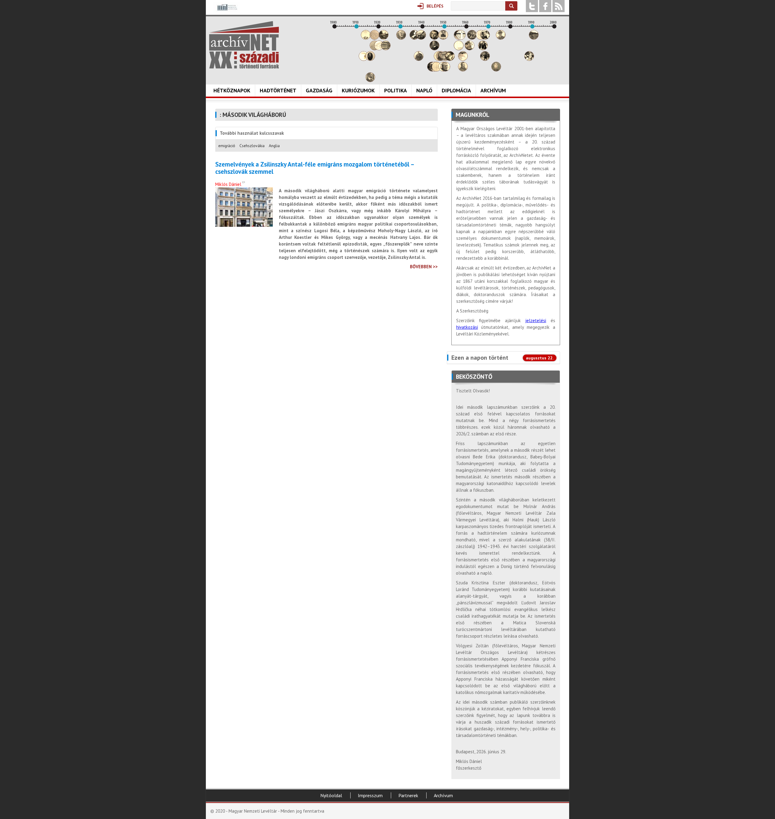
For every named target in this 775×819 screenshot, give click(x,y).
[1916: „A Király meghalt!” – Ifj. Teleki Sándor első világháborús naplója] (370, 59)
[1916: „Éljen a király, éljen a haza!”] (370, 80)
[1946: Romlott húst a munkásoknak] (436, 70)
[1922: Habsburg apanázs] (383, 38)
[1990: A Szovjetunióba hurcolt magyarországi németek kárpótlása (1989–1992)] (534, 38)
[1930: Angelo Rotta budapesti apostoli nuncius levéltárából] (401, 38)
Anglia (274, 145)
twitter (532, 6)
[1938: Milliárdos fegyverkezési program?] (419, 59)
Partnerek (408, 795)
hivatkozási (467, 327)
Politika (395, 90)
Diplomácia (456, 90)
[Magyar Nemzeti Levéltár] (226, 12)
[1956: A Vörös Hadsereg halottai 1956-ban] (458, 48)
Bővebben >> (424, 266)
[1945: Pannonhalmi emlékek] (434, 48)
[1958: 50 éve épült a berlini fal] (463, 59)
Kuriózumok (358, 90)
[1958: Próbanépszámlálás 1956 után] (463, 70)
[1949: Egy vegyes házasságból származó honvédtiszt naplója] (443, 38)
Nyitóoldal (331, 795)
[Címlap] (244, 45)
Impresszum (370, 795)
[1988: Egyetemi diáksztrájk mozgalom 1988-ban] (529, 59)
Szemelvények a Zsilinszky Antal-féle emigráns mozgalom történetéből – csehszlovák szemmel (314, 168)
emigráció (226, 145)
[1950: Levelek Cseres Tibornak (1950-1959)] (445, 70)
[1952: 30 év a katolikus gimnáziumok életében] (450, 59)
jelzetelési (535, 320)
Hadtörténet (278, 90)
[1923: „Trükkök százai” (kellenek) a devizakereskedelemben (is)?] (386, 48)
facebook (545, 6)
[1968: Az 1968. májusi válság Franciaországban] (485, 59)
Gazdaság (319, 90)
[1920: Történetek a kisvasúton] (379, 48)
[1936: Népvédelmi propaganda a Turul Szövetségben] (414, 38)
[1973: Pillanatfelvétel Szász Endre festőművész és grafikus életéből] (496, 70)
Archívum (493, 90)
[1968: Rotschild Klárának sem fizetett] (485, 38)
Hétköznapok (231, 90)
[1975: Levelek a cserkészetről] (501, 38)
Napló (424, 90)
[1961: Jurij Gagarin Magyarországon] (469, 48)
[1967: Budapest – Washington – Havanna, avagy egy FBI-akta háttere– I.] (483, 48)
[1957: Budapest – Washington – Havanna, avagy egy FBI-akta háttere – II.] (461, 38)
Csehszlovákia (252, 145)
